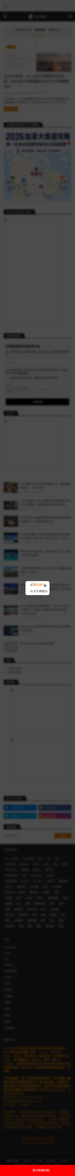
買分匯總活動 (41, 1170)
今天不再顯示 (38, 591)
